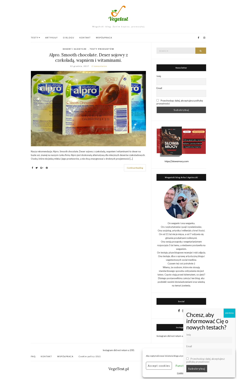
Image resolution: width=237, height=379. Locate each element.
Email (159, 88)
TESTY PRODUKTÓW (102, 49)
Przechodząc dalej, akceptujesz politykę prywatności (179, 102)
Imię (158, 76)
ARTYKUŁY (51, 37)
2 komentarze (99, 66)
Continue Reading (135, 168)
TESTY (34, 37)
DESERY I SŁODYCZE (75, 49)
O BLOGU (68, 37)
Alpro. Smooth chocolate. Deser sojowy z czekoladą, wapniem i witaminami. (88, 57)
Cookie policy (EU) (90, 356)
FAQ (33, 356)
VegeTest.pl (118, 368)
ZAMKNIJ (229, 313)
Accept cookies (159, 365)
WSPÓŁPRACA (104, 37)
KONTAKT (85, 37)
